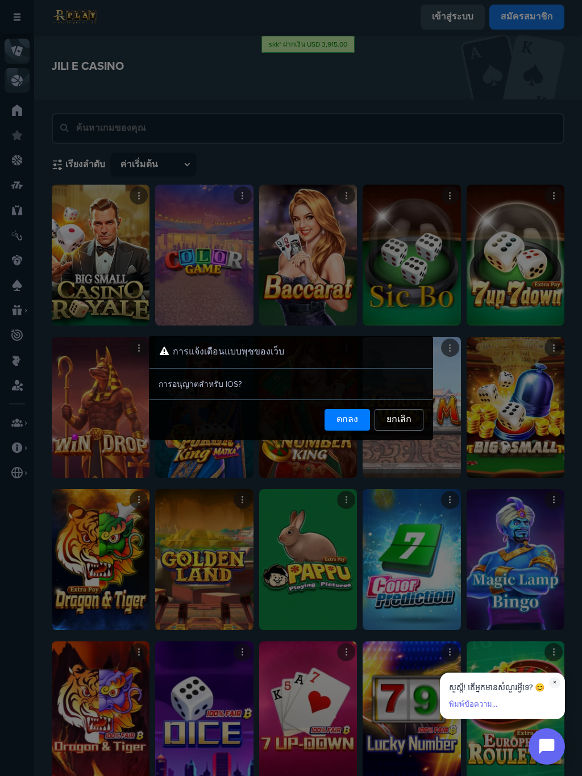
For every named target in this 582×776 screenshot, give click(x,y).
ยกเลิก (398, 419)
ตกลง (347, 419)
